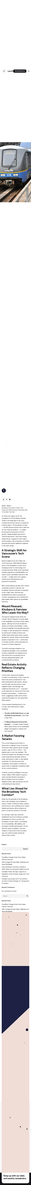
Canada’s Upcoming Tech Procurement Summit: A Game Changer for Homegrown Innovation (15, 881)
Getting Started (20, 71)
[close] (26, 915)
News (3, 445)
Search (4, 844)
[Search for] (15, 896)
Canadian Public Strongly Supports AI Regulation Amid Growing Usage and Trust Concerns (15, 874)
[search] (27, 896)
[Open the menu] (4, 71)
